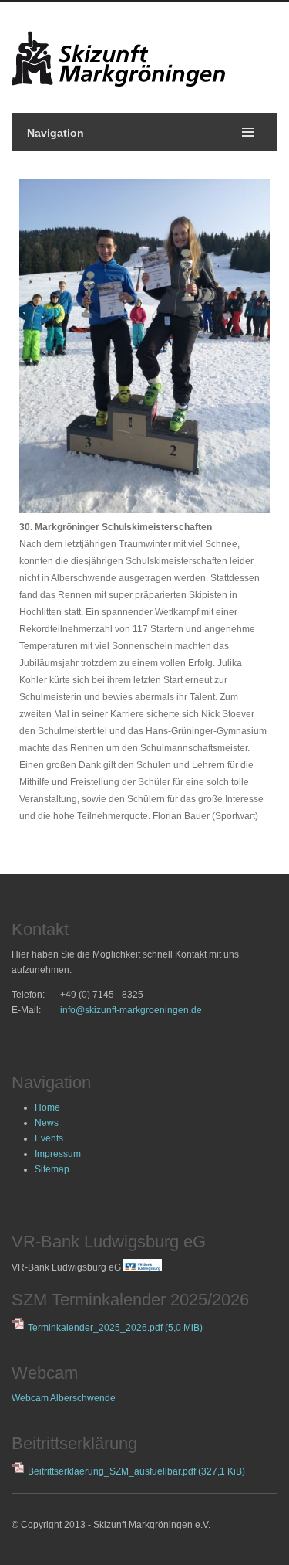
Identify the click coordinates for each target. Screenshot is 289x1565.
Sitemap (52, 1169)
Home (47, 1107)
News (47, 1123)
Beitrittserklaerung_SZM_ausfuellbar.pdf (136, 1471)
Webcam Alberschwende (64, 1398)
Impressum (58, 1153)
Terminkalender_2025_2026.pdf (115, 1327)
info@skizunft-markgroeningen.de (131, 1010)
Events (49, 1138)
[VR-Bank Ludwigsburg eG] (142, 1267)
